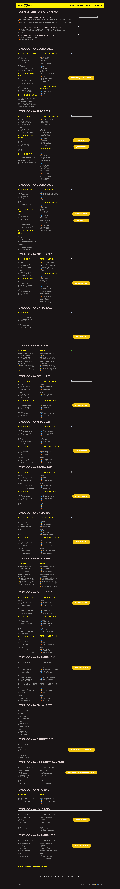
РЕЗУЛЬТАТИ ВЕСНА (81, 214)
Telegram (33, 866)
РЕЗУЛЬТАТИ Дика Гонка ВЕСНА (81, 78)
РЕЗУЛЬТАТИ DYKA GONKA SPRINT (81, 750)
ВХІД (88, 5)
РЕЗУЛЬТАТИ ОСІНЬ (81, 283)
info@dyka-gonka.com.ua (25, 884)
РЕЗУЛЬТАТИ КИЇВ (81, 819)
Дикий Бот (40, 866)
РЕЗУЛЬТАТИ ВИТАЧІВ (81, 668)
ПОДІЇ (71, 5)
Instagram (27, 866)
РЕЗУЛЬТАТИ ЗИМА (81, 337)
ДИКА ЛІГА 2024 (81, 147)
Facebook (20, 866)
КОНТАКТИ (97, 5)
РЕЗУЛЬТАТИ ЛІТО (81, 140)
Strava (45, 866)
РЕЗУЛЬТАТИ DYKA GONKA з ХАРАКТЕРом (81, 772)
